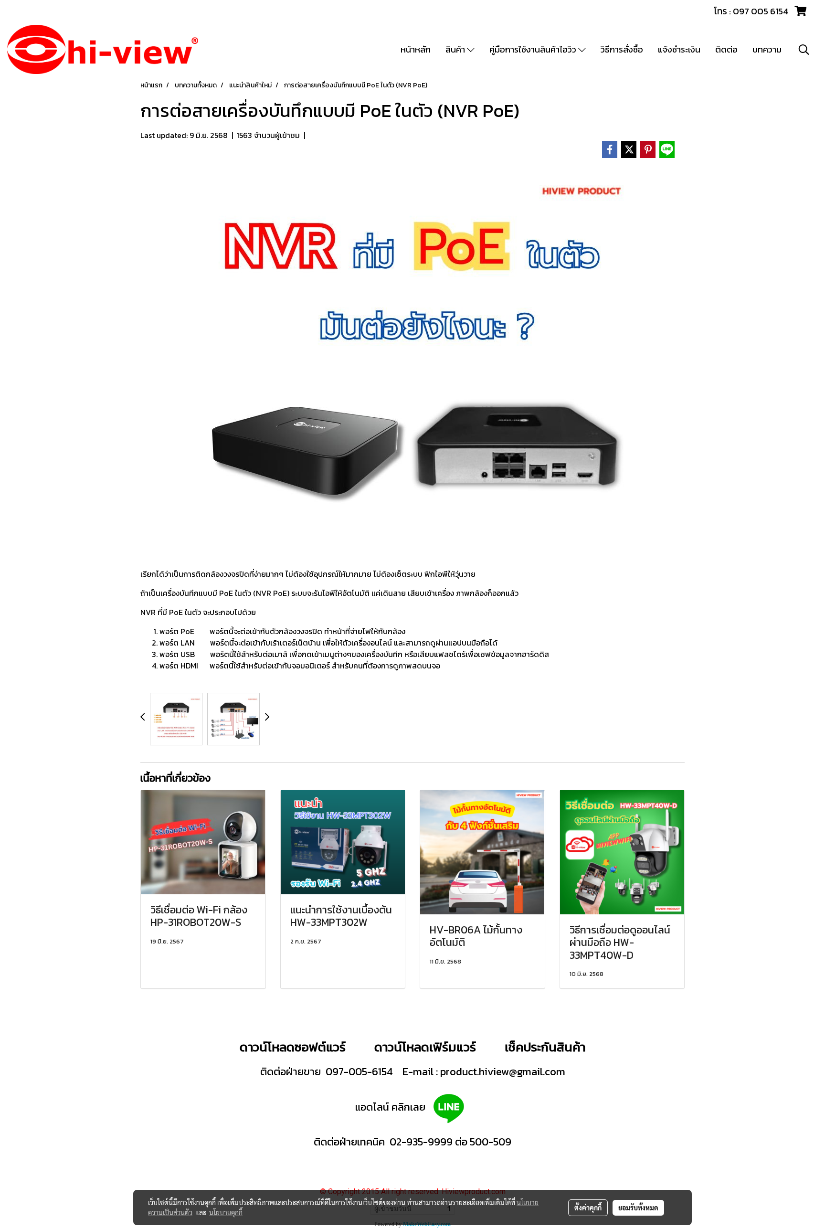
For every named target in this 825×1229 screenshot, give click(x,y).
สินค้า (456, 49)
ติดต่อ (726, 49)
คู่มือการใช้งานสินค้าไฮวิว (533, 49)
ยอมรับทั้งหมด (638, 1207)
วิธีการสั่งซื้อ (622, 49)
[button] (803, 50)
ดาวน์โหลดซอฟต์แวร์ (293, 1047)
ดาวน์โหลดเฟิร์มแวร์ (426, 1047)
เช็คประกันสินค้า (545, 1047)
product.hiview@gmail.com (502, 1072)
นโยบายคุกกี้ (226, 1212)
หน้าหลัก (416, 49)
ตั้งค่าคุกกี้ (588, 1207)
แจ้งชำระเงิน (679, 49)
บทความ (767, 49)
